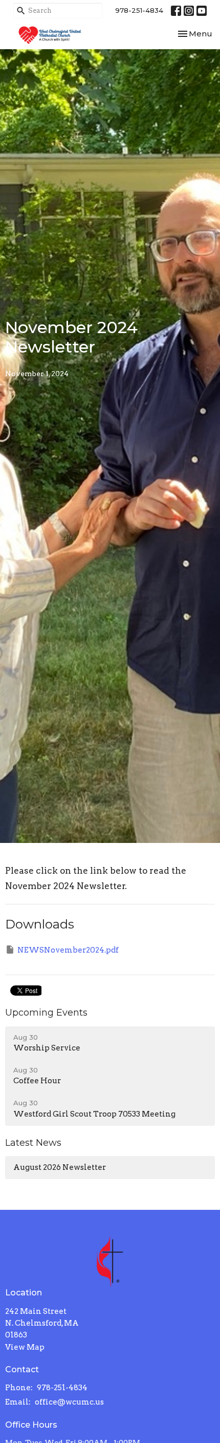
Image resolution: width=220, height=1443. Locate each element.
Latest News (33, 1142)
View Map (25, 1347)
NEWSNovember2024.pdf (68, 950)
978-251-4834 (139, 10)
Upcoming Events (46, 1012)
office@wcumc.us (69, 1402)
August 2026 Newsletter (59, 1167)
